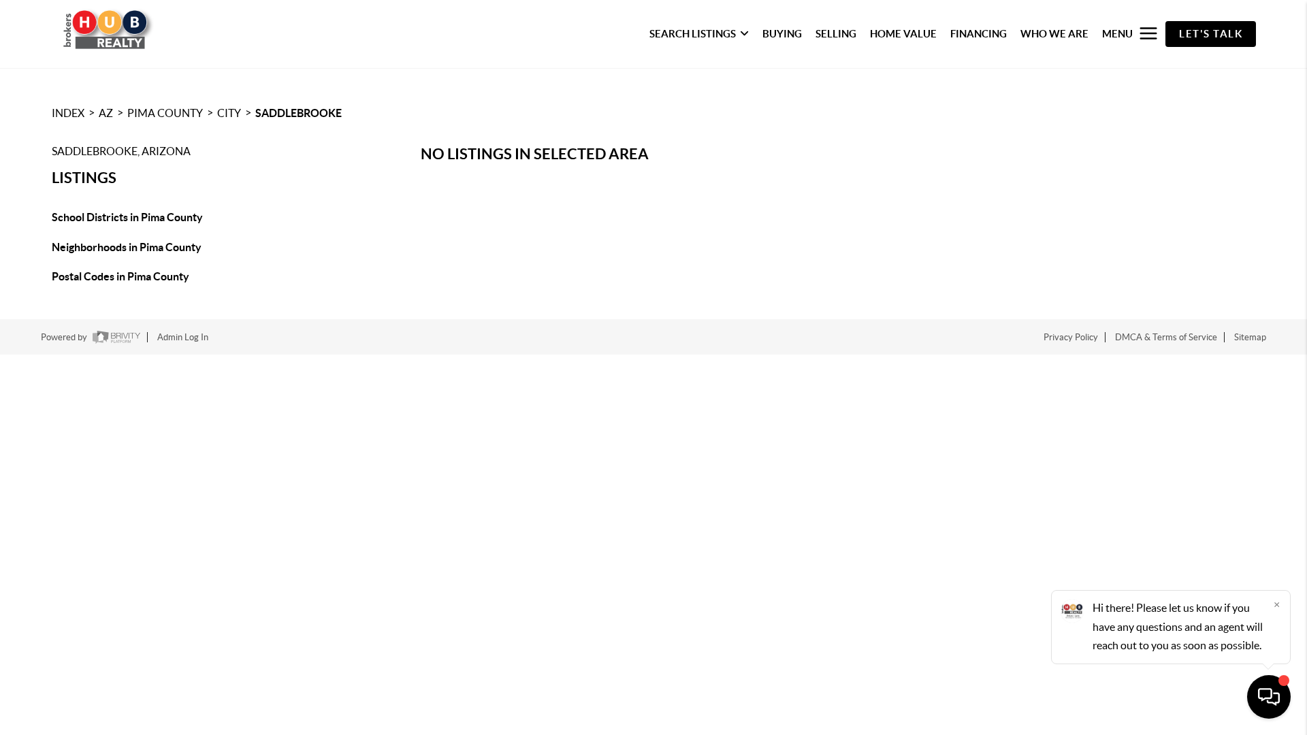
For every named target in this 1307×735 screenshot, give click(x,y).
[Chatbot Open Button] (1269, 697)
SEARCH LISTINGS (692, 33)
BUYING (782, 33)
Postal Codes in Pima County (120, 276)
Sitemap (1250, 337)
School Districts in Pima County (127, 217)
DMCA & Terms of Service (1166, 337)
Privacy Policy (1071, 337)
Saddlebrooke (298, 113)
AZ (106, 113)
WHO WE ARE (1054, 33)
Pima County (165, 113)
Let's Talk (1210, 33)
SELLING (836, 33)
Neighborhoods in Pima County (126, 247)
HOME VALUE (903, 33)
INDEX (68, 113)
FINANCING (978, 33)
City (229, 113)
